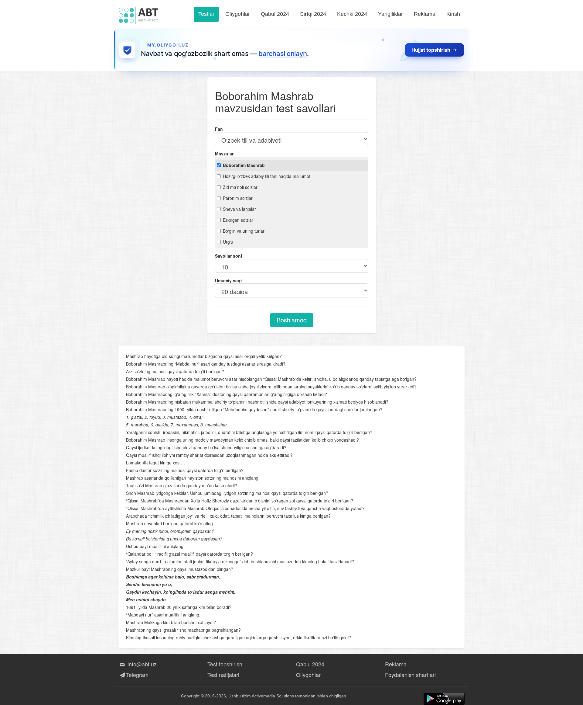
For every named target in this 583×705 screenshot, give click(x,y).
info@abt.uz (141, 664)
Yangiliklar (390, 14)
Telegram (137, 675)
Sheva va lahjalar (239, 209)
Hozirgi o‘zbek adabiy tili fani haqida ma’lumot (266, 176)
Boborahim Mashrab (244, 165)
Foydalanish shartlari (410, 675)
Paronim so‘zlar (238, 198)
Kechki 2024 (352, 14)
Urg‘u (228, 242)
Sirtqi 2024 (313, 14)
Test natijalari (223, 675)
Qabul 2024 (275, 14)
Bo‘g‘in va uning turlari (244, 231)
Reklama (424, 14)
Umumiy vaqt (228, 280)
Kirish (453, 14)
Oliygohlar (237, 14)
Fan (219, 129)
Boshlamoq (292, 319)
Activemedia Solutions (273, 695)
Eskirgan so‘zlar (238, 220)
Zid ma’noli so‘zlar (240, 187)
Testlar (206, 14)
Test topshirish (224, 664)
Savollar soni (228, 256)
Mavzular (224, 154)
